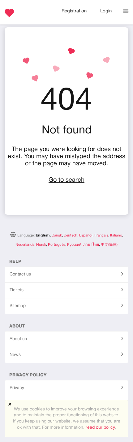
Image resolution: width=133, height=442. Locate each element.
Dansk (57, 235)
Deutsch (70, 235)
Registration (75, 11)
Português (56, 244)
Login (106, 11)
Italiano (116, 235)
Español (85, 235)
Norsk (41, 244)
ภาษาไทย (91, 244)
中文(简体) (109, 244)
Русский (74, 244)
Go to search (66, 180)
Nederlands (24, 244)
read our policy (100, 428)
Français (101, 235)
